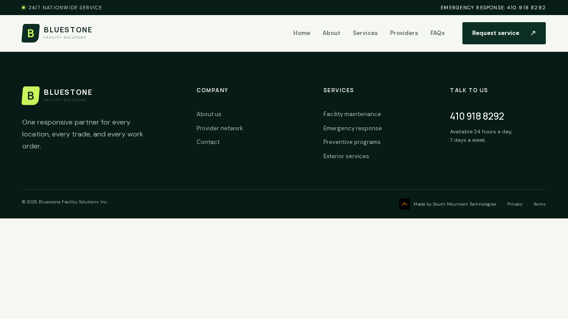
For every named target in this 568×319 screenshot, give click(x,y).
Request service (504, 33)
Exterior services (346, 156)
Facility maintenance (352, 114)
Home (301, 33)
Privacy (515, 204)
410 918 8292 (477, 116)
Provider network (220, 128)
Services (365, 33)
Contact (208, 142)
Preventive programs (352, 142)
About (331, 33)
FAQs (437, 33)
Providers (404, 33)
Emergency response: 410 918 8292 (493, 7)
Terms (539, 204)
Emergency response (352, 128)
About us (209, 114)
